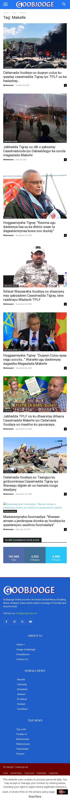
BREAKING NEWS (11, 141)
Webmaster (8, 85)
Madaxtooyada (10, 511)
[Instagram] (14, 622)
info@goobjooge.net (26, 613)
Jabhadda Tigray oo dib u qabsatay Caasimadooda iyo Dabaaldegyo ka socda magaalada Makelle (34, 151)
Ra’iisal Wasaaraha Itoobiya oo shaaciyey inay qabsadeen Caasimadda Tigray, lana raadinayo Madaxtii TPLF (33, 295)
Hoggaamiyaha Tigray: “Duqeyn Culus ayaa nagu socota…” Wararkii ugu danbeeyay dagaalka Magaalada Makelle (34, 359)
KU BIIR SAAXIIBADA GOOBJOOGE (22, 540)
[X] (22, 622)
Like (14, 548)
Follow (35, 548)
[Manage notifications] (61, 791)
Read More (35, 796)
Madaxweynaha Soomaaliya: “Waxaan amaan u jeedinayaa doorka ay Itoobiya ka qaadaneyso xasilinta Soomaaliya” (34, 521)
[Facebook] (6, 622)
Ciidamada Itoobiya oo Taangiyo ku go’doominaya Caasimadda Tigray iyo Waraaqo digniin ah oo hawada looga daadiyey (30, 483)
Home (6, 12)
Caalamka (8, 67)
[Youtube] (30, 622)
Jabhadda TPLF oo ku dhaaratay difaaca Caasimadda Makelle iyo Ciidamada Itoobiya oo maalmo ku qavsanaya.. (33, 420)
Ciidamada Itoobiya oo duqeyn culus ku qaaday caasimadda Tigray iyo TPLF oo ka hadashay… (35, 77)
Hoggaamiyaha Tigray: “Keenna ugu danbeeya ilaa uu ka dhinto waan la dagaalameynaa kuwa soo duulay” (29, 227)
